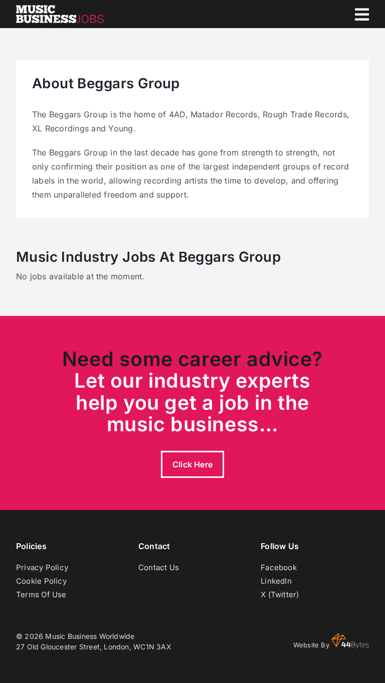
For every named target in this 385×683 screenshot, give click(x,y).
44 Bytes (350, 641)
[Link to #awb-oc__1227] (362, 15)
